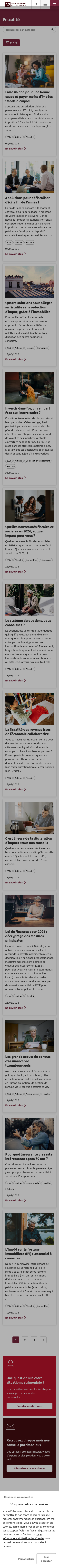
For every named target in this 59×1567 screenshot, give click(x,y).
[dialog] (29, 783)
